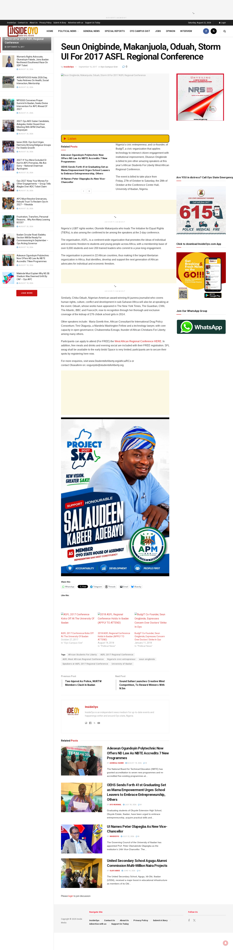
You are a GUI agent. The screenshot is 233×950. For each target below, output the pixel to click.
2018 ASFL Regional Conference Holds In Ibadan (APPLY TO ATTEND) (114, 636)
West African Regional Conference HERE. (138, 341)
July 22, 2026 (128, 836)
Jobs (158, 31)
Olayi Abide (115, 871)
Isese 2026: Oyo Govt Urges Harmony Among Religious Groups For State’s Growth (34, 145)
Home (50, 31)
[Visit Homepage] (23, 31)
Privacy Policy (45, 23)
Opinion (170, 31)
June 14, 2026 (129, 871)
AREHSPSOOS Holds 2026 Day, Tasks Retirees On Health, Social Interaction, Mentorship (33, 80)
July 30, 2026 (130, 805)
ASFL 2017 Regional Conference (116, 655)
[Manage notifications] (225, 943)
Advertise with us (75, 23)
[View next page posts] (89, 191)
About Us (34, 23)
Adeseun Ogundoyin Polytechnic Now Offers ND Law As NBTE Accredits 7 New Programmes (33, 258)
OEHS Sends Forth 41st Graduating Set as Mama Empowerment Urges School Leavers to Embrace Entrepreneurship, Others (85, 170)
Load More (26, 293)
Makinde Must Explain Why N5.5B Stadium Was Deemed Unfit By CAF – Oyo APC (33, 276)
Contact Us (23, 23)
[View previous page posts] (83, 191)
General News (91, 31)
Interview (186, 31)
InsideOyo (11, 23)
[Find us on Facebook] (206, 31)
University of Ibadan (122, 664)
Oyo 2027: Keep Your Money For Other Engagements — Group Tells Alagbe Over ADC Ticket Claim (34, 184)
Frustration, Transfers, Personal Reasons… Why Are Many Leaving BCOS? (33, 219)
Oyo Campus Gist (140, 31)
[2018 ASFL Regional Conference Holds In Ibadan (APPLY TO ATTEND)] (114, 622)
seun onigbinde (147, 659)
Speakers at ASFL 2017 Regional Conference (85, 664)
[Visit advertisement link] (115, 496)
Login (223, 23)
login (70, 896)
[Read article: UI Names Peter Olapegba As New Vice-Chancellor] (81, 839)
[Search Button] (224, 31)
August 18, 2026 (134, 763)
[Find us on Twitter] (214, 31)
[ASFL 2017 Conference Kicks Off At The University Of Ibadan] (78, 622)
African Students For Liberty (82, 655)
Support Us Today (92, 23)
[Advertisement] (115, 7)
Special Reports (115, 31)
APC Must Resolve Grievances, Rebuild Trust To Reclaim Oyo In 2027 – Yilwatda (32, 202)
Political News (67, 31)
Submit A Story (59, 23)
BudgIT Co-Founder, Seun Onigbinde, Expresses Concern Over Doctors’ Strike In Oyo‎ (150, 636)
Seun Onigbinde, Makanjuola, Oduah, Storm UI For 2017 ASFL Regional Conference (26, 39)
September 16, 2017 (88, 67)
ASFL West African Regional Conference (83, 659)
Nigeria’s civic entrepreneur (121, 659)
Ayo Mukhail (115, 805)
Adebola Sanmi (117, 763)
